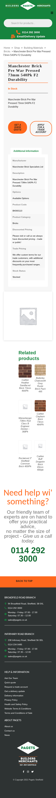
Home (7, 48)
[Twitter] (32, 771)
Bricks (7, 51)
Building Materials (33, 48)
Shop (17, 48)
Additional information (26, 151)
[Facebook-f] (23, 771)
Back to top (24, 581)
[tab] (26, 151)
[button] (52, 12)
